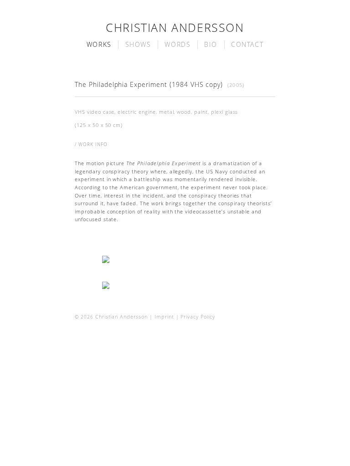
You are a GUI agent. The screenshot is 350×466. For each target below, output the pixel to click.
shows (138, 45)
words (177, 45)
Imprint (164, 317)
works (99, 45)
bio (210, 45)
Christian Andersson (175, 27)
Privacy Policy (197, 317)
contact (247, 45)
